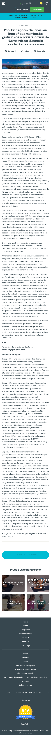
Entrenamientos (25, 634)
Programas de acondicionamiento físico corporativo (25, 677)
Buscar (25, 654)
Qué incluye (25, 645)
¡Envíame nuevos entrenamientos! (25, 693)
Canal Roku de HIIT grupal (25, 669)
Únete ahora (37, 9)
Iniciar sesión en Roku (25, 673)
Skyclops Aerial (36, 533)
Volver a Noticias (27, 555)
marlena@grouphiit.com (13, 349)
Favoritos (25, 658)
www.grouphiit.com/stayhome (26, 326)
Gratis (25, 626)
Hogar (25, 622)
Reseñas (25, 641)
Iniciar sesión (22, 9)
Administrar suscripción (25, 665)
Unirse (25, 661)
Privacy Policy (44, 731)
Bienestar (25, 637)
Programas (25, 630)
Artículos (25, 681)
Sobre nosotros (25, 685)
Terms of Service (26, 733)
